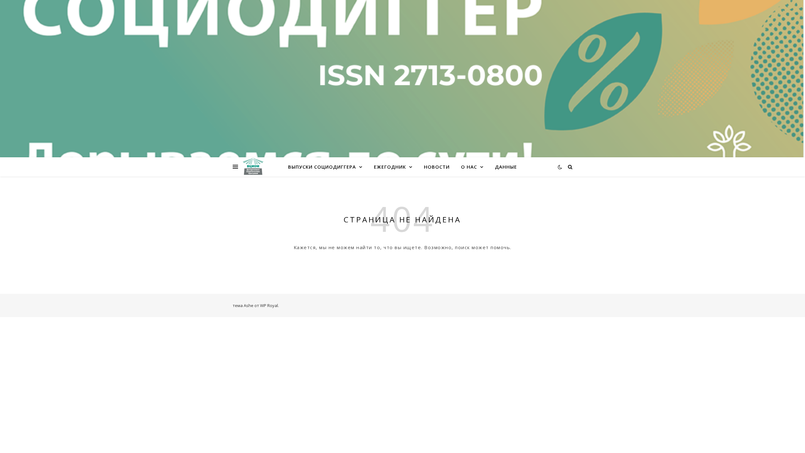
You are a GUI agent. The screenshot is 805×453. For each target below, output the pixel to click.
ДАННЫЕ (506, 167)
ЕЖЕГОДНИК (390, 167)
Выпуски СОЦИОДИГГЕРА (322, 167)
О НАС (469, 167)
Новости (437, 167)
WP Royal (269, 305)
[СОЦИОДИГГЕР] (253, 167)
